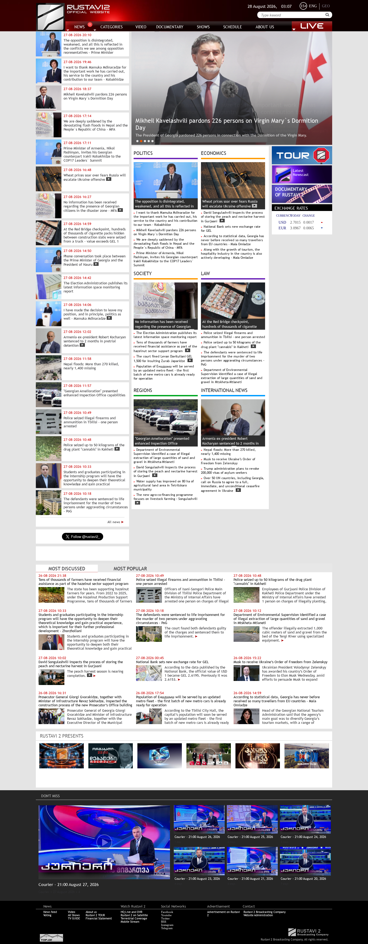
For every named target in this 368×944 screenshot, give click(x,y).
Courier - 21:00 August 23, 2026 (197, 879)
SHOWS (203, 27)
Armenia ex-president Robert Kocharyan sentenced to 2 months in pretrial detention (230, 443)
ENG (313, 6)
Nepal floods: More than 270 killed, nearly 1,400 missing (228, 452)
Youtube (166, 915)
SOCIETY (143, 273)
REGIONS (143, 389)
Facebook (167, 912)
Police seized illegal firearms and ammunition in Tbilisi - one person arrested (233, 335)
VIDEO (141, 27)
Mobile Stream (130, 921)
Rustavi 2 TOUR (95, 915)
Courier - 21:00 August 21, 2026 (250, 879)
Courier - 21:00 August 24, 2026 (303, 837)
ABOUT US (265, 27)
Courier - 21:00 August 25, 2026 (250, 837)
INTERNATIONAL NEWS (224, 389)
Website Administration (258, 915)
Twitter (165, 918)
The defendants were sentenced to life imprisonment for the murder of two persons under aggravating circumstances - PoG (232, 358)
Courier (44, 892)
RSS (163, 921)
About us (91, 912)
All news (114, 522)
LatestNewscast (301, 172)
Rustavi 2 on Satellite (134, 915)
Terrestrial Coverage (134, 918)
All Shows (74, 915)
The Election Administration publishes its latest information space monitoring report (165, 335)
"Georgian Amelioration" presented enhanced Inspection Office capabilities (162, 443)
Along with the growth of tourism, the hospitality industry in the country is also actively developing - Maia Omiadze (231, 254)
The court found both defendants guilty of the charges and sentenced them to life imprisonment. (195, 632)
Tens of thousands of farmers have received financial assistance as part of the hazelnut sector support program (165, 346)
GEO (326, 6)
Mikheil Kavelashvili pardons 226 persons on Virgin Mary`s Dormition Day (165, 232)
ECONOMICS (213, 152)
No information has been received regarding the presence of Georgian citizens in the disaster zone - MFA (163, 326)
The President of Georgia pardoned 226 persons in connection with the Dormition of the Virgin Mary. (221, 135)
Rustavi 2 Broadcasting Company (265, 912)
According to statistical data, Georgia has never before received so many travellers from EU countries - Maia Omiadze (232, 240)
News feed (50, 912)
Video (71, 912)
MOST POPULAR (130, 568)
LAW (205, 273)
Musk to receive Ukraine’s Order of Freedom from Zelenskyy (228, 461)
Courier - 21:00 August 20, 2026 (303, 879)
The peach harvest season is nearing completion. (95, 673)
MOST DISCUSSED (66, 568)
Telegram (167, 928)
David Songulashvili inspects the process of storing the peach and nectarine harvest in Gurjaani (233, 217)
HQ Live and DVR (131, 912)
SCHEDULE (232, 27)
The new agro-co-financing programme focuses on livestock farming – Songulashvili (165, 497)
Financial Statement (99, 918)
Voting (47, 915)
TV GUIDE (74, 918)
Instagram (167, 924)
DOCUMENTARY (169, 27)
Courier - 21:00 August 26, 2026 (197, 837)
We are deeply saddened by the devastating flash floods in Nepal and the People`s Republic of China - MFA (164, 244)
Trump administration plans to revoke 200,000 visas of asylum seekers (230, 471)
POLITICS (143, 152)
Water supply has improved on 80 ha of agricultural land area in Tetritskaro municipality (164, 485)
